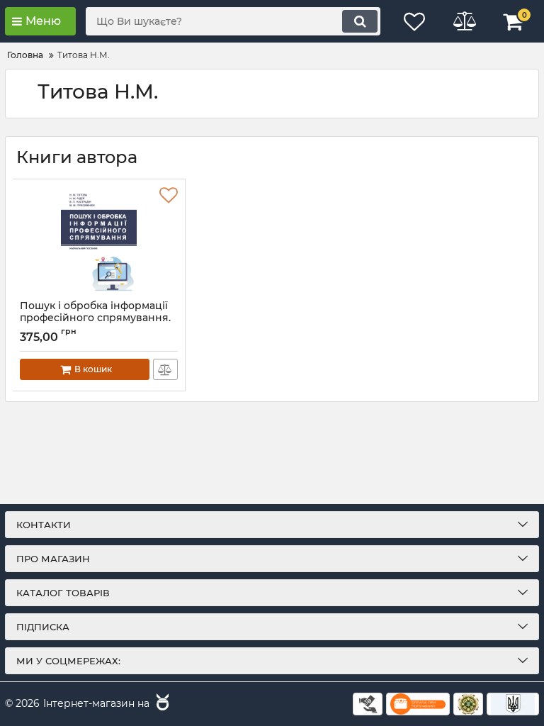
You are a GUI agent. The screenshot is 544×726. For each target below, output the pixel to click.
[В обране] (168, 195)
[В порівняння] (165, 369)
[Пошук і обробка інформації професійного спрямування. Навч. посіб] (99, 239)
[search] (360, 21)
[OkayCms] (161, 704)
